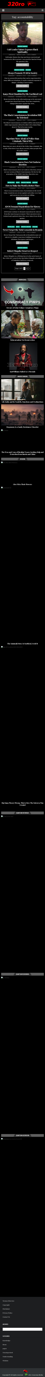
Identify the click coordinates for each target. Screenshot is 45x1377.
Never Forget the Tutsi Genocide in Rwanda (22, 229)
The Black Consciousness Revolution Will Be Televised (22, 116)
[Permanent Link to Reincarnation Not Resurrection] (22, 324)
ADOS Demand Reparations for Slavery (22, 206)
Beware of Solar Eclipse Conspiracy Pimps (22, 308)
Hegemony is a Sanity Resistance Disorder (22, 427)
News (17, 182)
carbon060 (12, 54)
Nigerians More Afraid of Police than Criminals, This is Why (22, 139)
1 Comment (32, 143)
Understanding (22, 46)
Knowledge (11, 182)
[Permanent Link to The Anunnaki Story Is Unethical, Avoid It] (22, 564)
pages (5, 1348)
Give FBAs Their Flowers (22, 484)
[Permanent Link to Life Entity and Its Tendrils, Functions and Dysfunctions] (22, 389)
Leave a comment (31, 54)
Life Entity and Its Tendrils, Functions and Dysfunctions (22, 402)
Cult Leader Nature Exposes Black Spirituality (22, 50)
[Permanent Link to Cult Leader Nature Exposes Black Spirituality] (23, 33)
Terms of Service (8, 1301)
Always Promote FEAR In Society (22, 73)
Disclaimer (6, 1309)
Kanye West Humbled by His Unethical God (22, 94)
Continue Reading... (22, 65)
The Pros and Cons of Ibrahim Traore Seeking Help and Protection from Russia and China (22, 453)
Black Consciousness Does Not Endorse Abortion (22, 163)
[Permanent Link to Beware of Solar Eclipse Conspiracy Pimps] (22, 294)
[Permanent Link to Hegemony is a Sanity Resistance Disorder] (22, 414)
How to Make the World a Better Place (23, 185)
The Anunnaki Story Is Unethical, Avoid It (22, 644)
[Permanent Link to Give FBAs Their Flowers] (22, 472)
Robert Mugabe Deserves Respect (22, 250)
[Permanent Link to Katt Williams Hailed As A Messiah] (22, 356)
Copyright (6, 1305)
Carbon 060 (16, 253)
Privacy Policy (7, 1313)
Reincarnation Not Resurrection (22, 340)
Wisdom (28, 70)
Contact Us (6, 1317)
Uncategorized (8, 1352)
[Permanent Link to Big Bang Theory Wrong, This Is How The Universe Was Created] (22, 723)
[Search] (42, 10)
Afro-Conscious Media (35, 1375)
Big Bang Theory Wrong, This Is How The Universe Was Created (22, 804)
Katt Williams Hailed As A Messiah (22, 372)
